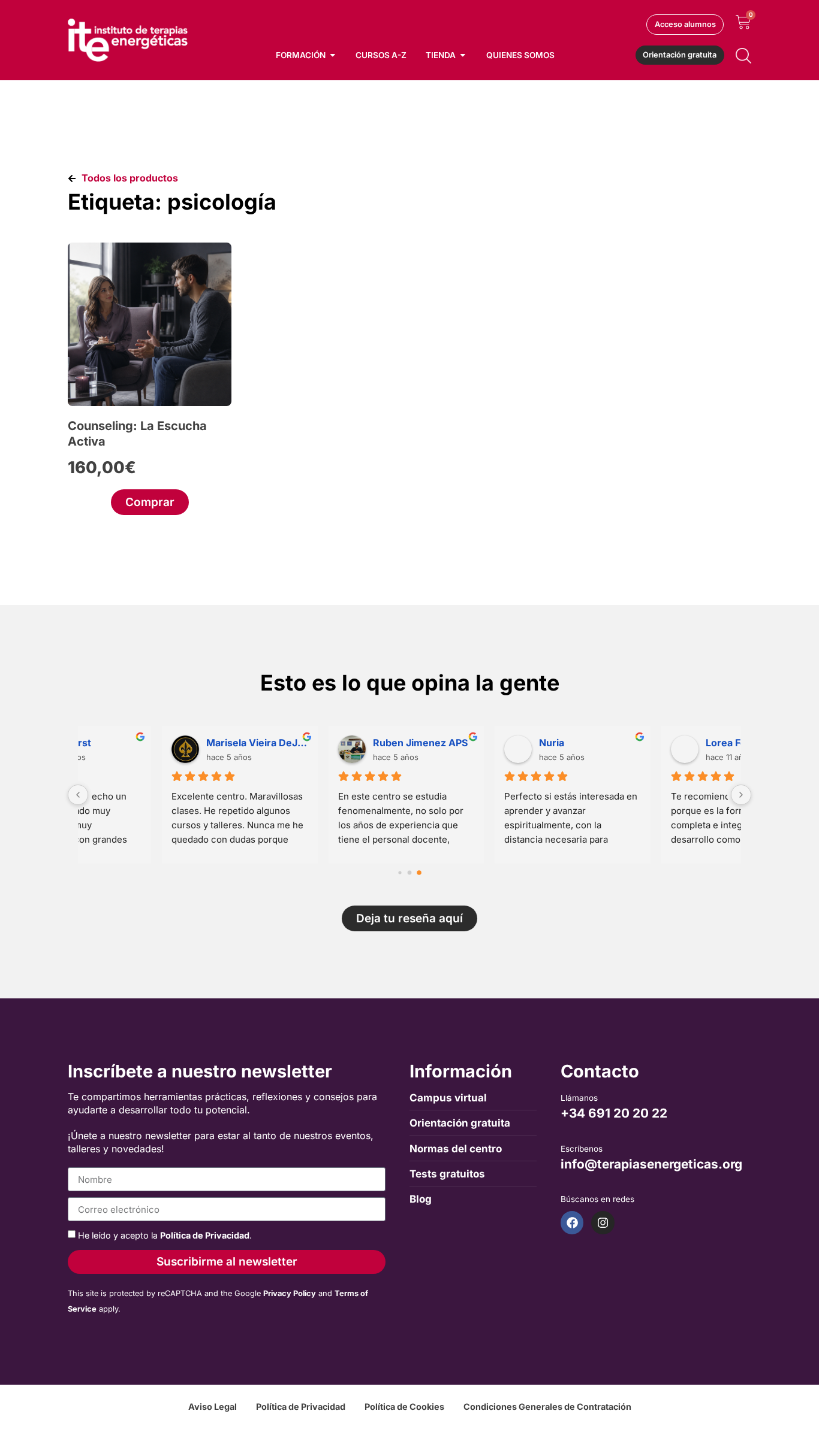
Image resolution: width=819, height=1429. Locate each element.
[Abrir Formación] (333, 55)
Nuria (305, 743)
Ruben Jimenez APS (174, 743)
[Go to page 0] (399, 872)
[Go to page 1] (410, 873)
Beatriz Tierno (658, 743)
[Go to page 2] (419, 872)
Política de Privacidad (204, 1235)
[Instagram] (602, 1222)
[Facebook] (572, 1222)
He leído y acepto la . (165, 1235)
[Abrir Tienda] (463, 55)
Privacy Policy (289, 1293)
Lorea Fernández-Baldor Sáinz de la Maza (510, 743)
